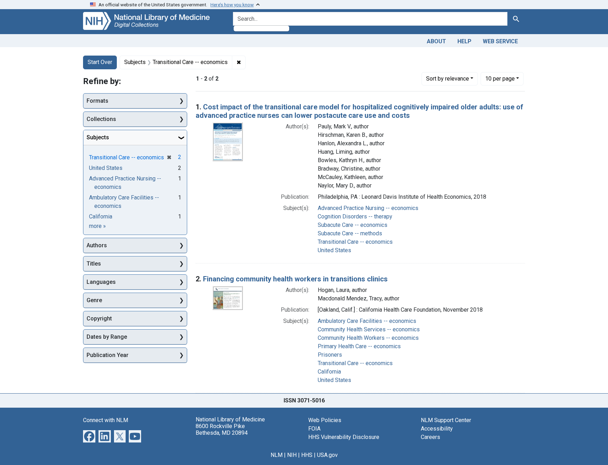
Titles (94, 263)
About (436, 41)
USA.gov (327, 455)
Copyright (99, 318)
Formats (97, 100)
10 (500, 78)
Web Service (500, 41)
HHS (306, 455)
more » (97, 226)
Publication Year (107, 355)
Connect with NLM (105, 420)
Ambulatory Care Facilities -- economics (367, 321)
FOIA (314, 428)
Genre (94, 300)
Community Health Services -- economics (369, 329)
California (329, 371)
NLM (277, 455)
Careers (430, 437)
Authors (97, 245)
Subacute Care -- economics (352, 225)
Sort (447, 78)
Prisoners (330, 354)
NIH (292, 455)
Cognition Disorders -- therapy (355, 216)
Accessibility (437, 428)
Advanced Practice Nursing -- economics (368, 208)
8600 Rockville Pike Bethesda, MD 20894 (222, 429)
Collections (101, 119)
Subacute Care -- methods (350, 233)
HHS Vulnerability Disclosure (343, 437)
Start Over (100, 62)
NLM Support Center (446, 420)
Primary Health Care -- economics (359, 346)
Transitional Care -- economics (355, 241)
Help (464, 41)
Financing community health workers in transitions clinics (295, 279)
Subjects (98, 137)
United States (334, 250)
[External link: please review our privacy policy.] (89, 435)
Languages (101, 282)
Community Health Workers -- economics (368, 338)
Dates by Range (107, 336)
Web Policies (324, 420)
